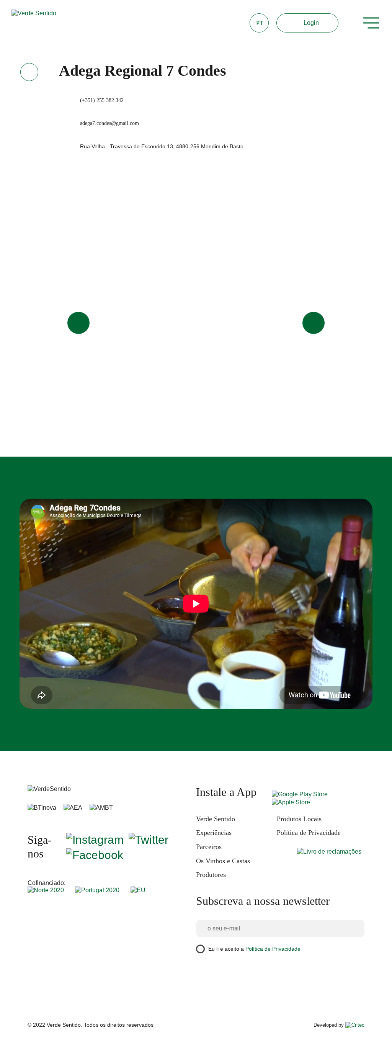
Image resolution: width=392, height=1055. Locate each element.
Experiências (214, 832)
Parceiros (209, 847)
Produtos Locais (299, 819)
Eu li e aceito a (254, 949)
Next (313, 323)
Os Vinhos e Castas (223, 861)
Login (311, 22)
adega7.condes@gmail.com (109, 123)
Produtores (211, 874)
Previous (78, 323)
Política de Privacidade (309, 832)
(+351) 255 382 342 (102, 100)
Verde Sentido (215, 819)
